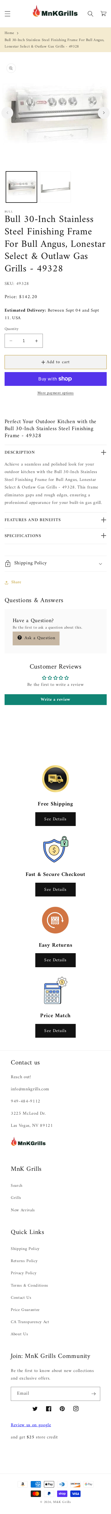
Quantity (12, 329)
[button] (7, 13)
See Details (55, 819)
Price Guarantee (25, 1310)
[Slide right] (104, 113)
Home (10, 33)
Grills (16, 1198)
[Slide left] (7, 113)
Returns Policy (24, 1261)
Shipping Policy (25, 1249)
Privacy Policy (23, 1273)
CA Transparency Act (30, 1322)
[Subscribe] (93, 1394)
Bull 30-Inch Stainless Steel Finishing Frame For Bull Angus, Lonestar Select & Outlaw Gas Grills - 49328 (55, 43)
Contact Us (21, 1297)
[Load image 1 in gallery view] (21, 187)
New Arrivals (23, 1210)
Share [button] (16, 582)
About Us (19, 1334)
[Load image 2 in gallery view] (55, 187)
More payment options (55, 393)
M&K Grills (62, 1502)
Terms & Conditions (29, 1285)
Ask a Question (39, 638)
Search (17, 1185)
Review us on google (31, 1425)
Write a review (55, 699)
